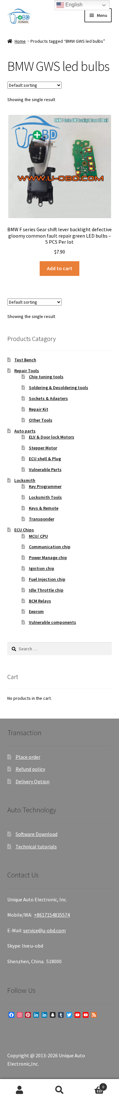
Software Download (36, 834)
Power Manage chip (48, 557)
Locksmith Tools (45, 497)
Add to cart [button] (59, 268)
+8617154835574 (52, 915)
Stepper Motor (43, 448)
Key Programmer (45, 486)
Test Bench (25, 360)
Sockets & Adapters (48, 398)
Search (59, 1090)
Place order (28, 757)
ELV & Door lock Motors (51, 437)
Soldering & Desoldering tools (58, 387)
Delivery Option (33, 781)
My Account (20, 1090)
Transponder (41, 519)
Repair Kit (38, 409)
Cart (91, 1084)
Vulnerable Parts (45, 469)
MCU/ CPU (38, 536)
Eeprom (36, 611)
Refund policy (30, 769)
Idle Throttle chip (46, 590)
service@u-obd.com (44, 930)
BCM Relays (40, 601)
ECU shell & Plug (45, 459)
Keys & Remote (43, 508)
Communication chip (49, 547)
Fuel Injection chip (47, 579)
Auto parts (25, 431)
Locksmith (24, 480)
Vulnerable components (52, 622)
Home (20, 41)
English (73, 4)
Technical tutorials (36, 846)
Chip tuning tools (46, 377)
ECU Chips (24, 530)
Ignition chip (41, 568)
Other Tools (40, 420)
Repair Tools (26, 370)
